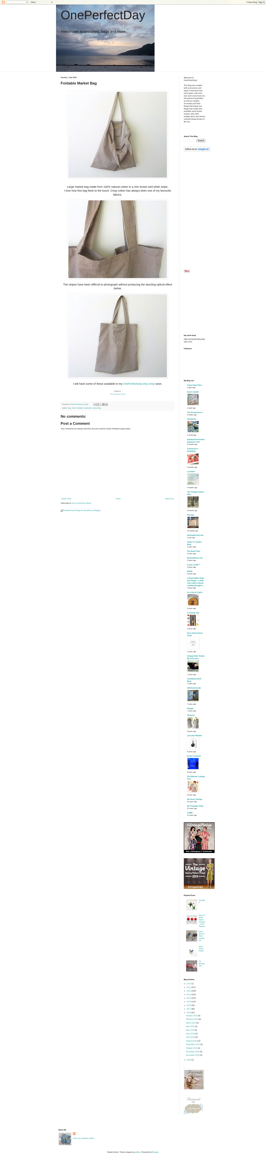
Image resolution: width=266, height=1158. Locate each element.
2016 (189, 1005)
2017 (189, 1009)
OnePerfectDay (103, 15)
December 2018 (193, 1055)
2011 (189, 987)
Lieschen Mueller (194, 736)
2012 (189, 991)
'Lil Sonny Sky (193, 613)
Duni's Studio (193, 392)
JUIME (190, 813)
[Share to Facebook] (103, 404)
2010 (189, 984)
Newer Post (66, 499)
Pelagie (190, 708)
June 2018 (190, 1034)
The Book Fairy (193, 551)
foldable (80, 408)
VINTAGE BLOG (194, 688)
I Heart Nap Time (194, 385)
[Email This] (94, 404)
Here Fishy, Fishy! (201, 948)
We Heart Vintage (194, 799)
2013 (189, 994)
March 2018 (191, 1023)
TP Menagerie (202, 963)
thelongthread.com (195, 535)
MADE (190, 571)
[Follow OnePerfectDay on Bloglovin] (197, 151)
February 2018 (192, 1019)
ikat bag (190, 515)
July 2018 (190, 1037)
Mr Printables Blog (195, 806)
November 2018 (193, 1052)
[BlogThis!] (97, 404)
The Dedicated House (117, 394)
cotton (73, 408)
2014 (189, 998)
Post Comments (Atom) (81, 503)
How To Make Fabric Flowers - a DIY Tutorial (202, 920)
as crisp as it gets (195, 592)
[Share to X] (100, 404)
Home (118, 499)
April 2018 (190, 1026)
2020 (189, 1060)
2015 (189, 1002)
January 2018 (192, 1016)
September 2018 (193, 1044)
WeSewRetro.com (195, 558)
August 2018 (191, 1041)
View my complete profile (83, 1138)
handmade (87, 408)
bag (69, 408)
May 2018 (190, 1030)
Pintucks (191, 715)
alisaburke (191, 419)
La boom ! (191, 471)
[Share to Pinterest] (106, 404)
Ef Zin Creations (194, 756)
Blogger (155, 1152)
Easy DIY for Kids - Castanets (202, 935)
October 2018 (192, 1048)
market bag (96, 408)
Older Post (169, 499)
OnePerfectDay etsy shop (139, 383)
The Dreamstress (194, 412)
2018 (189, 1012)
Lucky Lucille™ (193, 565)
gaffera (138, 1152)
